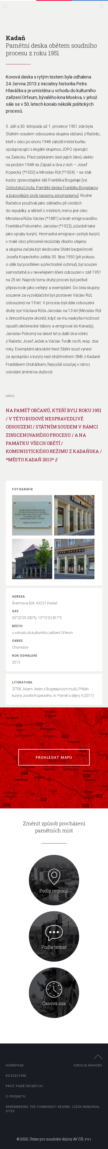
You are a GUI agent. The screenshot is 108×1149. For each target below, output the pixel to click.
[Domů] (7, 7)
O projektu (16, 1096)
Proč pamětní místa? (24, 1086)
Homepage (15, 1065)
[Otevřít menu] (103, 7)
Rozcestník (16, 1076)
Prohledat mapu (54, 757)
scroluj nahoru (88, 1065)
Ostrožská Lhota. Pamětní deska (34, 187)
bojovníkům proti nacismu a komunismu (43, 195)
